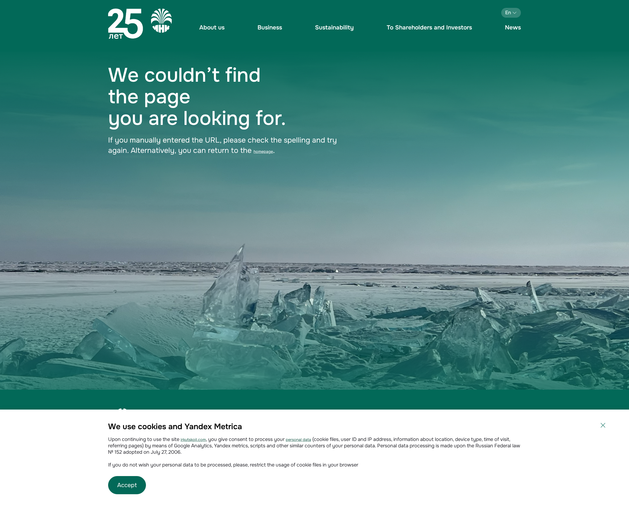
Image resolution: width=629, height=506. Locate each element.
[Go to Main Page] (140, 24)
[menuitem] (212, 32)
